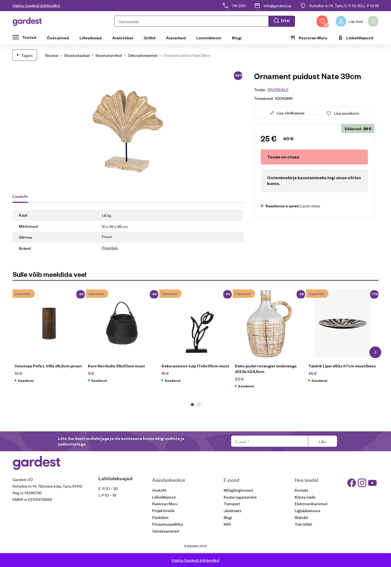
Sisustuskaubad (77, 55)
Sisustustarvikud (108, 55)
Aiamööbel (122, 37)
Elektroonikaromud (311, 503)
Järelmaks (233, 510)
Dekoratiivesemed (142, 55)
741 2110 (239, 5)
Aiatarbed (176, 37)
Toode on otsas (283, 157)
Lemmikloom (208, 37)
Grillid (149, 37)
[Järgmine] (375, 352)
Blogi (237, 37)
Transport (232, 503)
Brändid (301, 517)
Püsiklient (160, 517)
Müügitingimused (238, 490)
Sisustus (52, 55)
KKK (227, 524)
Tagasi (26, 55)
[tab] (22, 197)
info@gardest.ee (277, 5)
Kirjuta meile (305, 497)
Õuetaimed (58, 37)
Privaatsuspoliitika (167, 524)
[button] (204, 21)
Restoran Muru (313, 37)
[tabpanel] (49, 338)
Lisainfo (20, 196)
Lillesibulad (91, 37)
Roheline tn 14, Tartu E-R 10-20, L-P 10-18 (343, 5)
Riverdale (110, 247)
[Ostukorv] (373, 21)
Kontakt (301, 490)
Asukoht (159, 490)
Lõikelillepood (359, 37)
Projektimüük (163, 510)
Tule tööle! (303, 524)
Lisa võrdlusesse (291, 112)
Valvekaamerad (165, 531)
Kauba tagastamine (240, 497)
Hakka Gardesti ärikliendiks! (36, 5)
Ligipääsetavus (307, 510)
